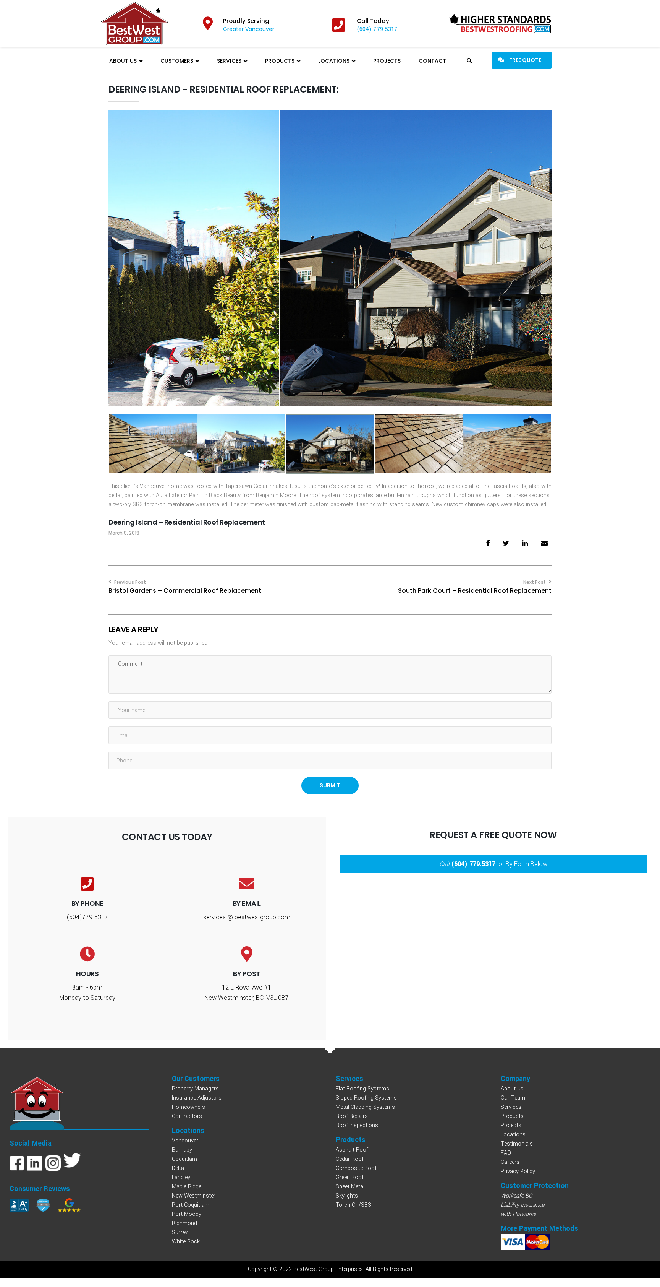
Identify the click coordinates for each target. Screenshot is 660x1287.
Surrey (180, 1232)
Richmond (184, 1223)
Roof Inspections (357, 1125)
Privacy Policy (518, 1171)
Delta (178, 1168)
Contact (432, 61)
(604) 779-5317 (377, 29)
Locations (334, 61)
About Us (123, 61)
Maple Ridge (186, 1187)
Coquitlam (184, 1159)
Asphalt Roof (352, 1150)
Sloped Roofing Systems (366, 1098)
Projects (387, 61)
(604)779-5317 (87, 917)
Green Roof (350, 1177)
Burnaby (182, 1150)
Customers (177, 61)
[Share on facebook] (488, 543)
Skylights (347, 1196)
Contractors (187, 1116)
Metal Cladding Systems (365, 1107)
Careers (510, 1162)
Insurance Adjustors (197, 1098)
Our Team (513, 1098)
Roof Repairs (352, 1116)
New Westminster (193, 1196)
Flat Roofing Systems (362, 1089)
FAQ (506, 1153)
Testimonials (517, 1144)
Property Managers (195, 1089)
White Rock (186, 1242)
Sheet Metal (350, 1187)
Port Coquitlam (190, 1205)
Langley (181, 1177)
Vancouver (185, 1141)
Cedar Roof (350, 1159)
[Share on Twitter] (506, 543)
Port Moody (186, 1214)
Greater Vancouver (248, 29)
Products (280, 61)
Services (230, 61)
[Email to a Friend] (544, 543)
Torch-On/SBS (353, 1205)
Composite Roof (356, 1168)
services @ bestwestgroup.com (246, 917)
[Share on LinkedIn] (525, 543)
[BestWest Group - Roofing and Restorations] (134, 24)
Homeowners (188, 1107)
